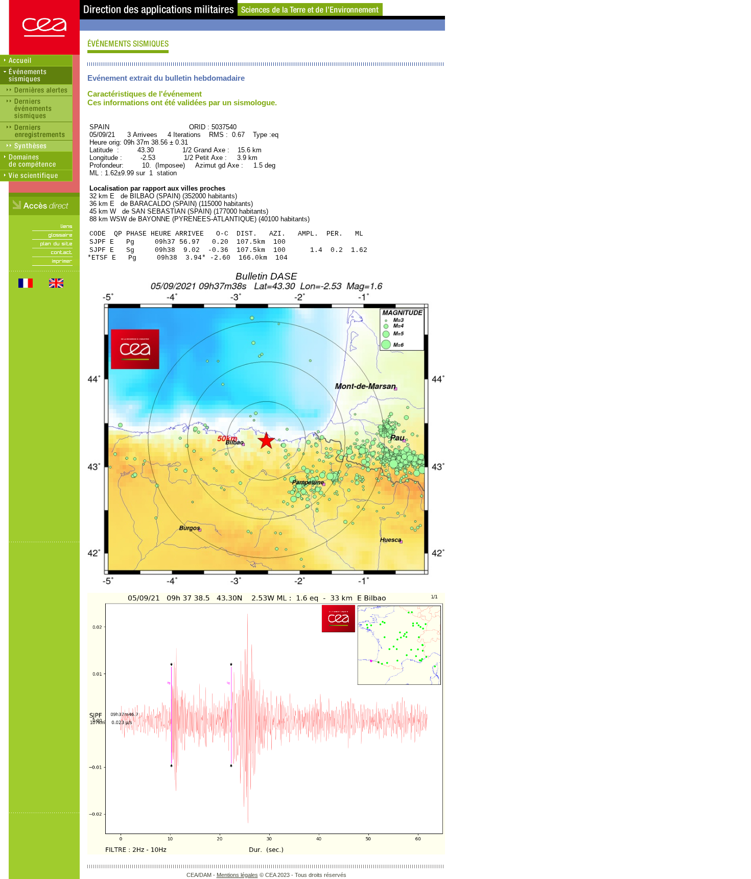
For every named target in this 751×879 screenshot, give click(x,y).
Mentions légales (237, 875)
